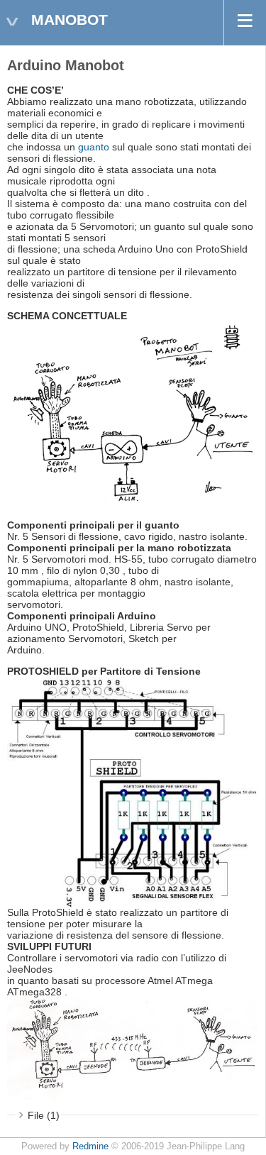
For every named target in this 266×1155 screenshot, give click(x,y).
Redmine (90, 1146)
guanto (93, 147)
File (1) (44, 1115)
